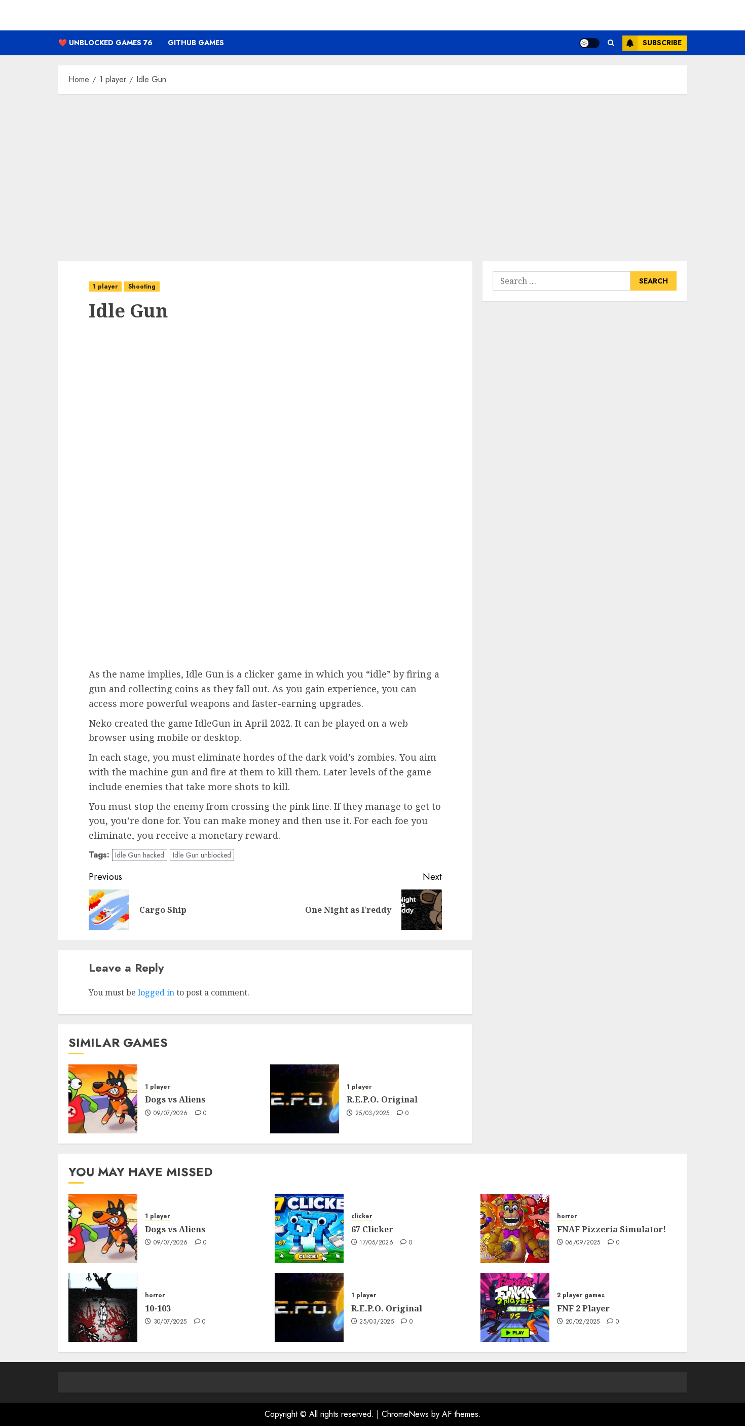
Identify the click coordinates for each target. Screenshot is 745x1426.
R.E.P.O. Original (382, 1099)
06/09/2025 (583, 1243)
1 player (105, 286)
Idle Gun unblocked (202, 855)
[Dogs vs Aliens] (102, 1098)
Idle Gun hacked (139, 855)
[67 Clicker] (309, 1228)
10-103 (158, 1308)
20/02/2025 (583, 1322)
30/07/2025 (170, 1322)
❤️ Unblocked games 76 (105, 43)
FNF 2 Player (583, 1308)
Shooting (142, 286)
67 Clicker (372, 1229)
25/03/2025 (372, 1114)
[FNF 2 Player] (514, 1307)
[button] (611, 43)
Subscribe (662, 43)
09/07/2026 (171, 1114)
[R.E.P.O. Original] (304, 1098)
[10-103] (102, 1307)
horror (567, 1216)
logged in (156, 992)
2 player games (581, 1295)
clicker (361, 1216)
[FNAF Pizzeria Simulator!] (514, 1228)
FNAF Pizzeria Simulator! (611, 1229)
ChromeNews (405, 1414)
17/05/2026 (376, 1243)
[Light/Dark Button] (589, 43)
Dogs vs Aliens (175, 1099)
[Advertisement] (372, 175)
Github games (196, 43)
